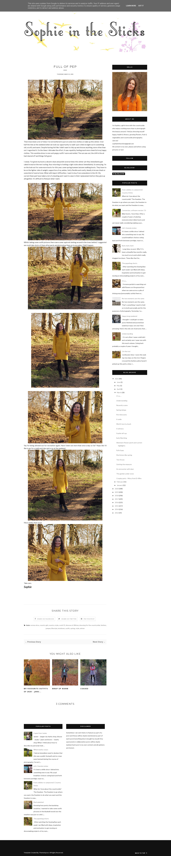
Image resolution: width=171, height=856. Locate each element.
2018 (117, 496)
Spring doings (121, 410)
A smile (119, 419)
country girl (44, 625)
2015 (117, 506)
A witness (120, 429)
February (120, 482)
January (119, 485)
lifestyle (54, 628)
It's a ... (124, 281)
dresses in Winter (72, 625)
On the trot (126, 351)
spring (72, 628)
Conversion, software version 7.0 (134, 210)
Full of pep (120, 450)
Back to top (140, 853)
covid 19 (62, 625)
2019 (117, 492)
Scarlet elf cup (121, 433)
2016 (117, 502)
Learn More (131, 6)
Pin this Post (89, 619)
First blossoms (121, 415)
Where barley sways (41, 750)
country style (53, 625)
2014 (117, 509)
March (119, 392)
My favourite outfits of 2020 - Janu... (36, 690)
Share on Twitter (68, 619)
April (118, 389)
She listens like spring (124, 455)
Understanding (127, 334)
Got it (141, 6)
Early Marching (121, 438)
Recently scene (122, 405)
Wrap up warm (60, 688)
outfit (67, 628)
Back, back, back (128, 246)
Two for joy (120, 460)
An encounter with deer (125, 469)
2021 (117, 379)
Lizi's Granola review (129, 228)
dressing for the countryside (89, 625)
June (118, 382)
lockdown (61, 628)
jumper (48, 628)
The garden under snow (125, 474)
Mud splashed (39, 802)
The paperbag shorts (129, 263)
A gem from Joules (40, 733)
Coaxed (84, 688)
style (77, 628)
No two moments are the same (133, 298)
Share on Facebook (45, 619)
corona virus (34, 625)
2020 (117, 489)
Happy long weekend (129, 316)
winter (82, 628)
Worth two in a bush (123, 424)
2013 (117, 513)
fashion (103, 625)
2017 (117, 499)
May (118, 386)
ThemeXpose (44, 853)
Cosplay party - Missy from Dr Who (128, 478)
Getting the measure (124, 464)
